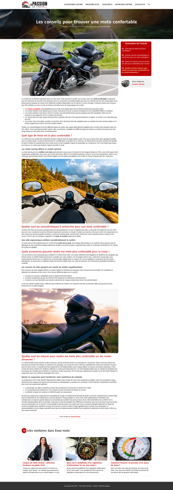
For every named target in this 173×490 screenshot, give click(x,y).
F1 (149, 4)
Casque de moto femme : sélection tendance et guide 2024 (39, 464)
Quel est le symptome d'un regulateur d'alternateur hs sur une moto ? (84, 464)
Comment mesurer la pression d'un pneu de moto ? (130, 464)
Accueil (65, 26)
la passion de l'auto (71, 486)
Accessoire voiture (73, 4)
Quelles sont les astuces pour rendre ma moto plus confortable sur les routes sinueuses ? (135, 70)
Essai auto (140, 4)
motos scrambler (34, 109)
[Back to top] (167, 484)
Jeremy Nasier (138, 84)
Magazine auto (92, 4)
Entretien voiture (123, 4)
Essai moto (107, 4)
